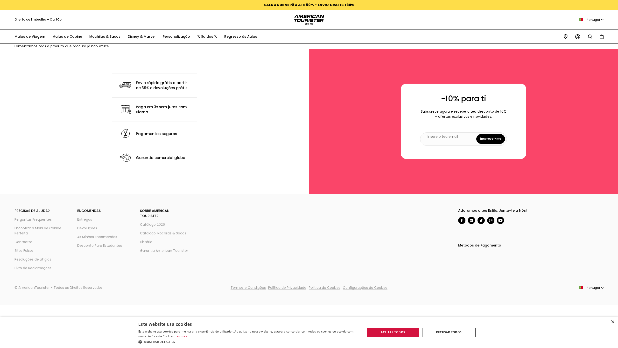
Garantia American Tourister (164, 250)
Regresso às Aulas (240, 36)
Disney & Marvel (141, 36)
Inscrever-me (490, 139)
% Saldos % (207, 36)
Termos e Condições (248, 287)
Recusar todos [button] (449, 332)
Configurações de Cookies (365, 287)
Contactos (23, 241)
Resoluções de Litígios (32, 259)
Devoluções (87, 228)
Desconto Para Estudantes (99, 245)
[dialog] (309, 332)
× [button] (612, 322)
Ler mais (182, 336)
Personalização (176, 36)
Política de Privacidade (287, 287)
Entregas (84, 219)
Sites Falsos (24, 250)
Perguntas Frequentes (33, 219)
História (146, 241)
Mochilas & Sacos (104, 36)
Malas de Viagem (29, 36)
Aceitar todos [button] (393, 332)
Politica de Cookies (324, 287)
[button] (248, 341)
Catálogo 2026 (152, 224)
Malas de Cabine (67, 36)
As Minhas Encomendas (97, 236)
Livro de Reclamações (32, 268)
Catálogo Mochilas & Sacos (163, 233)
